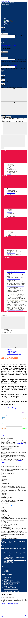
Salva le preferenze (12, 538)
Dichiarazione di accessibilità (11, 583)
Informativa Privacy (8, 580)
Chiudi (2, 75)
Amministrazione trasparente (11, 589)
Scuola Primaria (11, 352)
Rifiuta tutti (13, 446)
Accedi (2, 27)
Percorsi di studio (8, 330)
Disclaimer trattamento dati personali (10, 603)
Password (17, 37)
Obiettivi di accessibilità (9, 584)
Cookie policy (7, 577)
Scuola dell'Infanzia (11, 351)
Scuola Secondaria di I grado (14, 354)
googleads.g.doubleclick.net (8, 473)
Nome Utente (18, 35)
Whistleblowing (8, 586)
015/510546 (9, 555)
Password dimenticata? (6, 39)
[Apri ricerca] (15, 128)
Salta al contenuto (5, 1)
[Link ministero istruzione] (7, 2)
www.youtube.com (5, 506)
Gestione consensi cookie (10, 587)
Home (5, 329)
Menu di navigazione (14, 347)
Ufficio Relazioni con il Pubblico (12, 582)
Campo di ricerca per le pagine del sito (10, 314)
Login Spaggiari (14, 65)
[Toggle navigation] (13, 141)
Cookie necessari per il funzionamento (10, 466)
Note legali (6, 579)
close (2, 147)
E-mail (17, 59)
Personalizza (4, 446)
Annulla (3, 117)
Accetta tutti (6, 448)
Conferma (8, 117)
